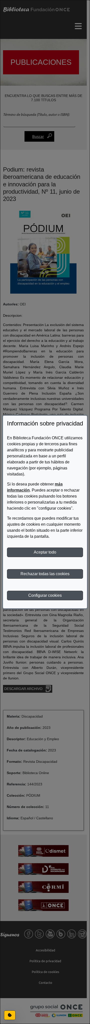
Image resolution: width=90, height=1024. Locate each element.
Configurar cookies (45, 595)
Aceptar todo (45, 552)
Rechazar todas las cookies (45, 574)
